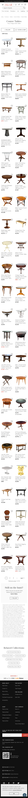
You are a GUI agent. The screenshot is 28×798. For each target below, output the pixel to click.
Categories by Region (6, 715)
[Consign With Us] (19, 4)
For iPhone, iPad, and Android (8, 749)
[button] (3, 4)
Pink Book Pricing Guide (7, 697)
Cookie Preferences (17, 790)
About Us (17, 709)
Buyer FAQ (17, 685)
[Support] (24, 795)
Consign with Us (18, 694)
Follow (14, 598)
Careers (16, 715)
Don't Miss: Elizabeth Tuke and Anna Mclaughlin (14, 1)
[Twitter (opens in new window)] (18, 783)
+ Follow (7, 29)
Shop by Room (5, 720)
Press (16, 717)
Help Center (4, 685)
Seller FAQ (17, 697)
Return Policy (5, 691)
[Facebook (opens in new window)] (9, 783)
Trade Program (18, 688)
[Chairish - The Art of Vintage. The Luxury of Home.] (8, 4)
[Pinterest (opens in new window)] (13, 783)
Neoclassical (21, 632)
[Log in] (13, 4)
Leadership (17, 712)
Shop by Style (5, 709)
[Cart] (25, 4)
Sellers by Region (5, 717)
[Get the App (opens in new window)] (6, 755)
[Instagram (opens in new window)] (4, 783)
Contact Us (4, 688)
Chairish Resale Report (20, 723)
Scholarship (17, 720)
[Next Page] (17, 578)
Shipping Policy (5, 694)
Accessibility (5, 700)
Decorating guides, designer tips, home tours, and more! (12, 743)
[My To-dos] (15, 4)
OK (14, 793)
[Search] (24, 8)
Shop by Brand (5, 712)
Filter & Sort (22, 29)
